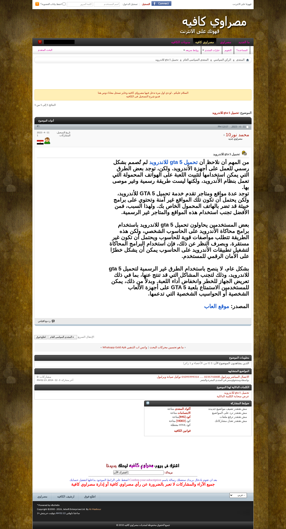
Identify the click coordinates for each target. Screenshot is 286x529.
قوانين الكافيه (182, 430)
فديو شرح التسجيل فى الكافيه (143, 96)
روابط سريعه (192, 50)
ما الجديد (244, 42)
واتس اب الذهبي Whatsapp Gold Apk (125, 347)
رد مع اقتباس (44, 321)
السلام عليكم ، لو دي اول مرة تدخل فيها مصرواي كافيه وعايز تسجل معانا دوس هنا (143, 93)
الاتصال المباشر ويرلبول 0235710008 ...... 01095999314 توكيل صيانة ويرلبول (203, 377)
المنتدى (240, 60)
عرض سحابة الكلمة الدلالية (233, 396)
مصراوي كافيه (204, 42)
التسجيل (146, 4)
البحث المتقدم (45, 50)
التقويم (228, 50)
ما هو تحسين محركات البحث (167, 347)
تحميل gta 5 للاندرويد (225, 113)
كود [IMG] (185, 417)
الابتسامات (184, 413)
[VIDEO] (181, 421)
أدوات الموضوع (46, 120)
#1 (38, 126)
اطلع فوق (41, 337)
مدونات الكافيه (180, 42)
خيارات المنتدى (212, 50)
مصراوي (225, 42)
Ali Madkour (95, 509)
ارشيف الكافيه (65, 496)
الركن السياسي (222, 60)
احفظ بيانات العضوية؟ (51, 4)
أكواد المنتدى (183, 409)
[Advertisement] (143, 75)
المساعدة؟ (242, 50)
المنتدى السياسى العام (195, 60)
